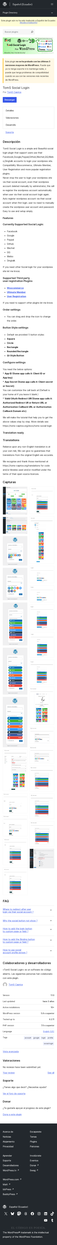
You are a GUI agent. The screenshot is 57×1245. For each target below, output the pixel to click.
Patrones (34, 1146)
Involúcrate (35, 1155)
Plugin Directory (10, 12)
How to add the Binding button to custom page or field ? (19, 940)
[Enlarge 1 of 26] (23, 490)
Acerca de (8, 1131)
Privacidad (8, 1146)
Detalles (10, 110)
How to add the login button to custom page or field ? (17, 930)
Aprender (7, 1155)
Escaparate (35, 1131)
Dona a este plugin (12, 1114)
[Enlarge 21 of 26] (50, 730)
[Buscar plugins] (32, 32)
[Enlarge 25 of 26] (50, 825)
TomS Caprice (14, 92)
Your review (9, 1072)
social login (48, 1043)
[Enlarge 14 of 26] (50, 520)
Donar (34, 1165)
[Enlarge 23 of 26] (50, 769)
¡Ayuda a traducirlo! (28, 22)
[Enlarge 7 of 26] (23, 700)
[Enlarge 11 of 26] (23, 842)
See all (51, 1072)
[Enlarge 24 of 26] (50, 797)
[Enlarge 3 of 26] (23, 539)
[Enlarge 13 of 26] (50, 490)
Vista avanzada (11, 1051)
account (28, 1038)
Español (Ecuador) (18, 1206)
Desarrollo (11, 124)
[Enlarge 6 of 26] (23, 651)
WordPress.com (12, 1179)
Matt (7, 1184)
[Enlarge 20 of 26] (50, 690)
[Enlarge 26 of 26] (50, 852)
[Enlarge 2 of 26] (23, 520)
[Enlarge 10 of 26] (23, 819)
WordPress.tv (11, 1170)
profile (50, 1038)
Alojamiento (9, 1141)
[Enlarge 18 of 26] (50, 635)
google (36, 1038)
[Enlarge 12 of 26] (23, 871)
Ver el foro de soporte (14, 1093)
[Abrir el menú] (52, 4)
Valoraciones (12, 117)
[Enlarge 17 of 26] (50, 608)
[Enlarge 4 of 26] (23, 571)
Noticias (7, 1136)
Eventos (34, 1160)
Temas (33, 1136)
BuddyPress (10, 1194)
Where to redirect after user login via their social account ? (18, 910)
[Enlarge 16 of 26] (50, 589)
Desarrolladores (11, 1165)
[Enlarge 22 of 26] (50, 749)
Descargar (10, 100)
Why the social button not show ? (20, 920)
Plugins (33, 1141)
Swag (34, 1170)
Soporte (10, 132)
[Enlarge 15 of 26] (50, 569)
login (44, 1038)
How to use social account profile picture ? (15, 951)
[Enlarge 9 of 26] (23, 797)
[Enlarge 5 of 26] (23, 606)
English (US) (48, 1031)
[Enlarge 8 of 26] (23, 753)
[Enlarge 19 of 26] (50, 663)
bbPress (8, 1189)
